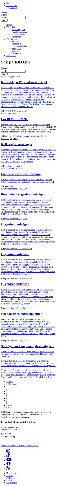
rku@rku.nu (13, 427)
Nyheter (9, 3)
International (11, 8)
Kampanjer (16, 44)
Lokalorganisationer (20, 46)
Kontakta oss (11, 5)
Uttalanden (16, 37)
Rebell (9, 25)
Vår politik (10, 27)
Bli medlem (16, 53)
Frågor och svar (18, 34)
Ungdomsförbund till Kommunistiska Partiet (19, 445)
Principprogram (18, 29)
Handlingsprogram (19, 32)
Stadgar (15, 51)
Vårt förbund (11, 39)
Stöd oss (15, 41)
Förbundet (10, 478)
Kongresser (16, 48)
